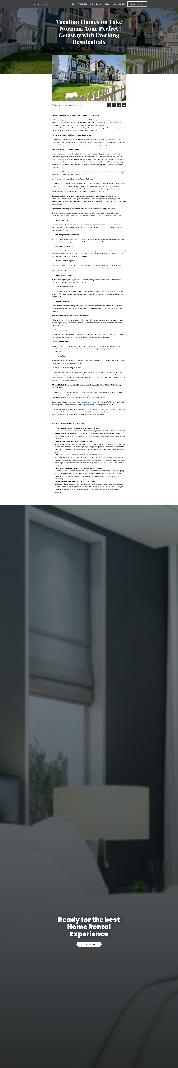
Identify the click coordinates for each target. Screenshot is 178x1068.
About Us (107, 4)
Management (119, 4)
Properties (82, 4)
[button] (109, 105)
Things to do (95, 4)
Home (73, 4)
